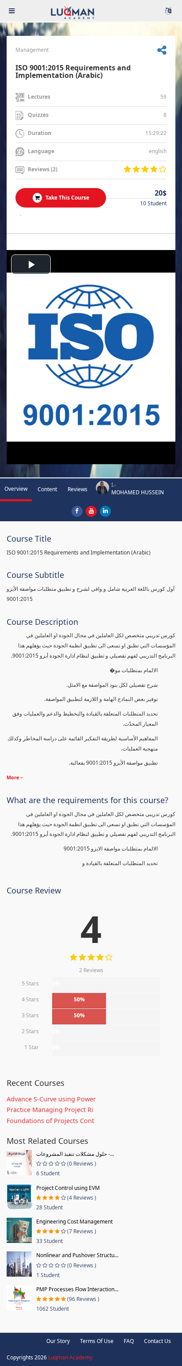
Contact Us (157, 1341)
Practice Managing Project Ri (50, 1109)
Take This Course (66, 197)
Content (47, 489)
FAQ (129, 1341)
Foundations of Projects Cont (50, 1120)
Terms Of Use (97, 1341)
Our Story (58, 1341)
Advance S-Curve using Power (51, 1099)
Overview (15, 489)
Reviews (77, 489)
